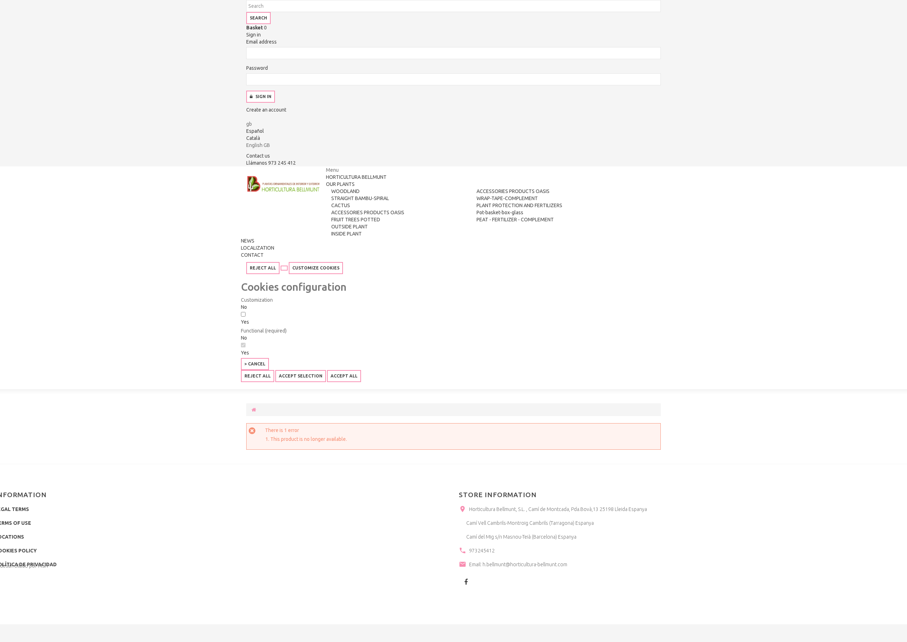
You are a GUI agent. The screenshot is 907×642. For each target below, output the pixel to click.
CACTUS (340, 205)
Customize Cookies (315, 268)
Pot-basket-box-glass (500, 212)
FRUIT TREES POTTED (355, 219)
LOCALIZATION (257, 248)
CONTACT (252, 255)
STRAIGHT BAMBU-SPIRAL (360, 198)
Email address (261, 42)
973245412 (482, 550)
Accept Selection (300, 376)
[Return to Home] (254, 410)
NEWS (247, 241)
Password (257, 68)
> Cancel (254, 364)
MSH (43, 566)
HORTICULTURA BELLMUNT (356, 177)
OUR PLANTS (340, 184)
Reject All (263, 268)
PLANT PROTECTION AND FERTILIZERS (519, 205)
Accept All (344, 376)
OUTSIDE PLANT (349, 226)
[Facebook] (466, 582)
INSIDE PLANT (346, 234)
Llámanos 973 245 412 (271, 163)
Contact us (258, 156)
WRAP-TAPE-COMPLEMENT (507, 198)
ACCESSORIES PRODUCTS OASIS (367, 212)
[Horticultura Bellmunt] (283, 184)
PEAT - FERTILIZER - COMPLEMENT (515, 219)
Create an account (266, 110)
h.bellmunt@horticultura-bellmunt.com (525, 564)
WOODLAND (345, 191)
